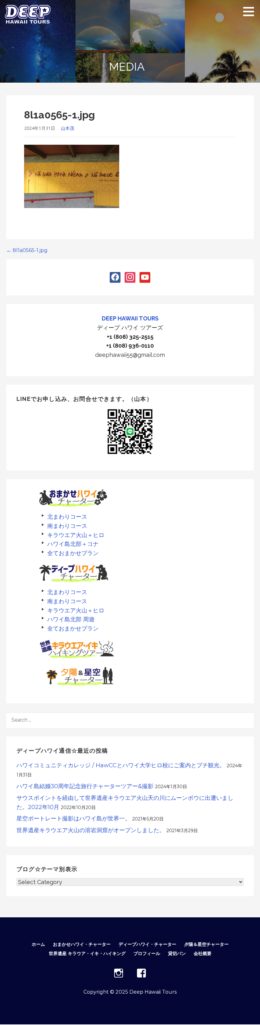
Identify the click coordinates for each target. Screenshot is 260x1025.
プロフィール (146, 953)
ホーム (38, 944)
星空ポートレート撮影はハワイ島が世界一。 (73, 818)
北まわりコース (67, 516)
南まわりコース (67, 525)
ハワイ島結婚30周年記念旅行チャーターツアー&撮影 (84, 786)
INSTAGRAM (119, 973)
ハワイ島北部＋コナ (73, 544)
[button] (251, 11)
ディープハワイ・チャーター (147, 944)
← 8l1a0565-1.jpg (27, 250)
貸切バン (177, 953)
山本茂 (67, 128)
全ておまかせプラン (73, 553)
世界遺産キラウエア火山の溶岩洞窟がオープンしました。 (90, 830)
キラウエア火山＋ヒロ (75, 535)
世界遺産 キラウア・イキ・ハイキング (87, 953)
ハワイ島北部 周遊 (70, 619)
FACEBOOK (141, 973)
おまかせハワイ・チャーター (82, 944)
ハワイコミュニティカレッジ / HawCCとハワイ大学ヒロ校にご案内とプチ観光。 (120, 765)
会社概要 (202, 953)
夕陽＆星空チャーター (206, 944)
